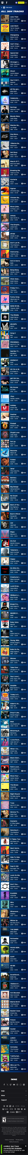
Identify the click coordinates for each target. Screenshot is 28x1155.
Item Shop (9, 7)
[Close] (26, 1146)
